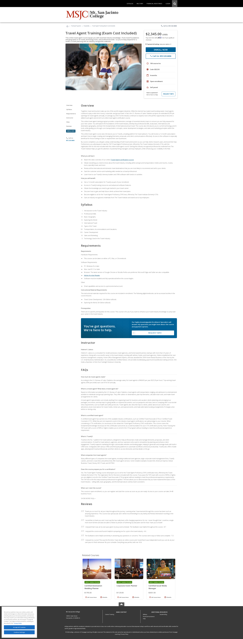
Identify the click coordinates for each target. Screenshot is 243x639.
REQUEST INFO (168, 94)
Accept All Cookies (19, 627)
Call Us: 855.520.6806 (169, 26)
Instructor (69, 118)
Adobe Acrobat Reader (92, 275)
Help (144, 618)
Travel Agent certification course (122, 160)
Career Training (109, 614)
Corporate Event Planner (127, 586)
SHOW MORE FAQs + (88, 498)
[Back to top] (121, 612)
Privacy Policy (124, 634)
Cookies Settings (19, 632)
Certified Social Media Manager (158, 587)
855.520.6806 (70, 140)
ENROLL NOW (161, 49)
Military (145, 614)
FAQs (68, 122)
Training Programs (76, 26)
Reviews (69, 126)
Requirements (71, 114)
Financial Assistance (149, 616)
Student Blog (163, 614)
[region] (19, 622)
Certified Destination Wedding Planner (93, 587)
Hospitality (87, 26)
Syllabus (69, 109)
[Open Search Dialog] (174, 3)
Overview (69, 105)
